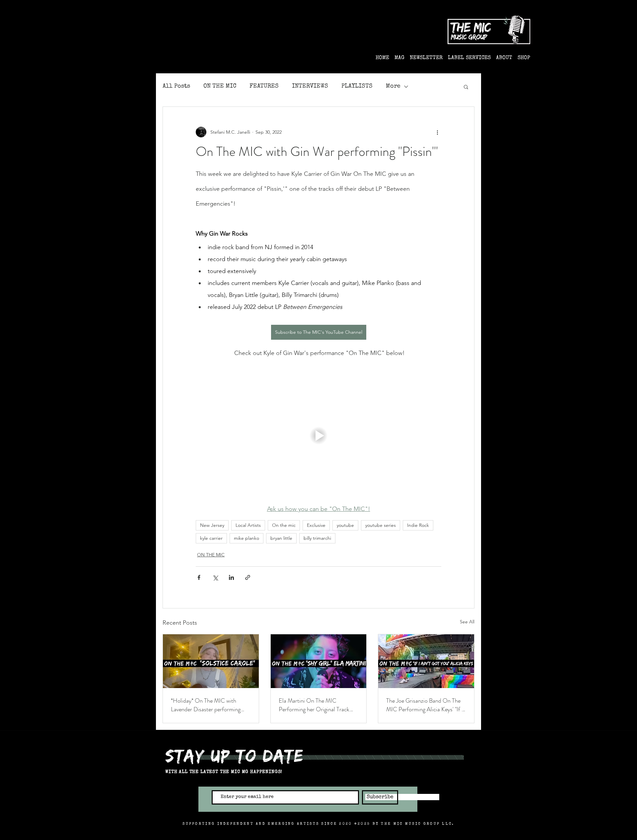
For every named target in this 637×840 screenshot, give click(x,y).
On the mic (284, 525)
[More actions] (437, 132)
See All (467, 622)
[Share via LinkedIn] (231, 577)
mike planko (246, 538)
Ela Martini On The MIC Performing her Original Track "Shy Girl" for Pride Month (314, 705)
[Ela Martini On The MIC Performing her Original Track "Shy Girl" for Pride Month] (319, 661)
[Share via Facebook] (199, 577)
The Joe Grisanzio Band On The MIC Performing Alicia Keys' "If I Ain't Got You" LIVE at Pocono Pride (424, 705)
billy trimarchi (317, 538)
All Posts (176, 86)
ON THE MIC (219, 86)
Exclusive (316, 525)
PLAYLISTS (357, 86)
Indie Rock (418, 525)
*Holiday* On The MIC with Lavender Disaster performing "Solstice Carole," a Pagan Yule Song (207, 705)
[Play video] (318, 436)
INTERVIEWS (310, 86)
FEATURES (264, 86)
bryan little (281, 538)
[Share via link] (248, 577)
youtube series (380, 525)
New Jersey (212, 525)
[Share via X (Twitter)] (215, 577)
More (393, 86)
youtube (345, 525)
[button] (466, 86)
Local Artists (248, 525)
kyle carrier (211, 538)
